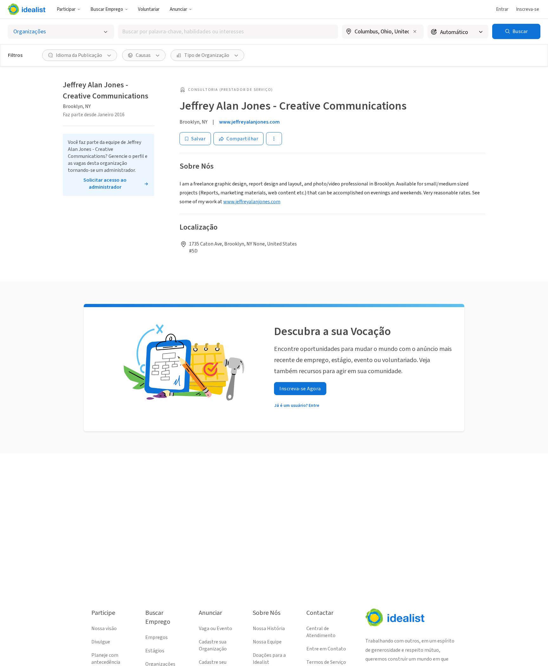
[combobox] (228, 31)
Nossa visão (104, 628)
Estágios (154, 650)
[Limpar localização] (415, 31)
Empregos (156, 637)
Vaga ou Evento (215, 628)
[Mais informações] (383, 32)
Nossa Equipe (267, 641)
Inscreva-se (527, 9)
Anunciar (178, 9)
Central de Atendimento (321, 632)
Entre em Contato (326, 648)
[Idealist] (26, 9)
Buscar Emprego (106, 9)
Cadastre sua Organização (213, 645)
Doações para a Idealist (269, 659)
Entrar (502, 9)
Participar (66, 9)
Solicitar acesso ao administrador (105, 184)
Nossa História (269, 628)
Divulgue (100, 641)
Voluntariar (149, 9)
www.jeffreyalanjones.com (249, 121)
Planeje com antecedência (105, 659)
